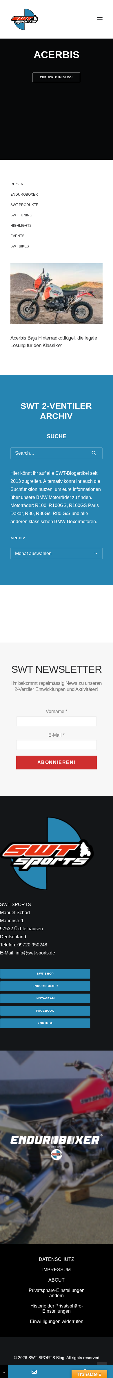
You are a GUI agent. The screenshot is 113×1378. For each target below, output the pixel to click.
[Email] (34, 1371)
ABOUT (56, 1280)
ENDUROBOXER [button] (45, 986)
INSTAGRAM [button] (45, 998)
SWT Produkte (24, 205)
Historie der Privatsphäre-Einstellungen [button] (56, 1308)
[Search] (56, 453)
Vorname (56, 711)
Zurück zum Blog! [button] (56, 77)
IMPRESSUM (56, 1269)
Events (17, 236)
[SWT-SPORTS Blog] (24, 19)
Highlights (21, 226)
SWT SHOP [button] (45, 973)
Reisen (16, 184)
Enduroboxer (24, 194)
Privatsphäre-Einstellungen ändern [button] (57, 1293)
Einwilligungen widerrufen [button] (56, 1321)
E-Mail (56, 735)
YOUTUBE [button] (45, 1023)
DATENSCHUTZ (56, 1259)
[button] (99, 19)
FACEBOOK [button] (45, 1010)
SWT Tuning (21, 215)
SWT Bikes (19, 246)
